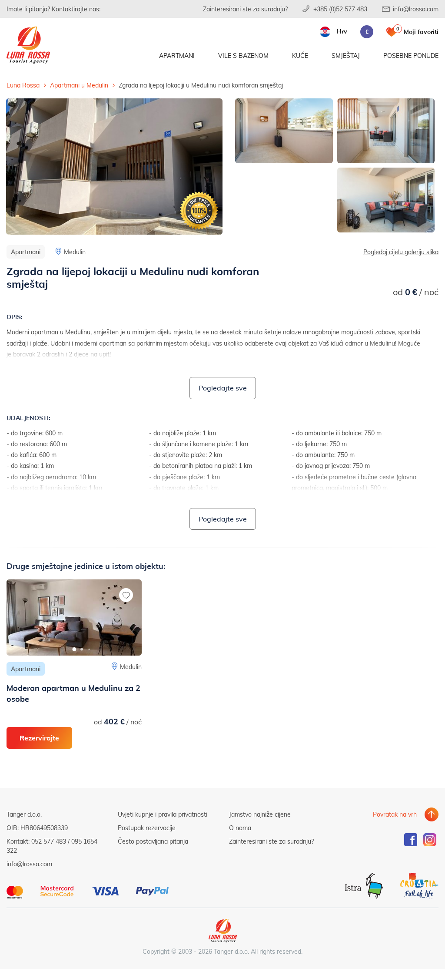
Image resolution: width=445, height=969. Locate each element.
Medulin (75, 252)
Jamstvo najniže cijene (260, 814)
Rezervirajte (39, 737)
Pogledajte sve (223, 387)
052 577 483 (48, 841)
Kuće (300, 55)
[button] (74, 649)
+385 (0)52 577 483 (340, 9)
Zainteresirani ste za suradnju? (245, 9)
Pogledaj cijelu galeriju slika (400, 252)
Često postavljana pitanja (153, 841)
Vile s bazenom (243, 55)
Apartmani (177, 55)
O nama (240, 828)
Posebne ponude (410, 55)
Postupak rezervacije (147, 828)
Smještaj (346, 55)
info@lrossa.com (415, 9)
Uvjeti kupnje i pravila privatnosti (162, 814)
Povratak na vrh (395, 814)
